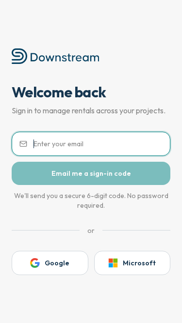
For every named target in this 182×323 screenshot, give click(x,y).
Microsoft (139, 263)
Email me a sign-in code (91, 173)
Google (57, 263)
